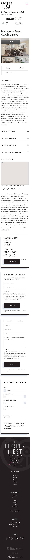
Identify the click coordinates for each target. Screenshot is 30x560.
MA (11, 228)
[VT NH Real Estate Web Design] (15, 557)
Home (2, 228)
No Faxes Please (15, 462)
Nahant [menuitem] (15, 504)
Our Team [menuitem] (15, 480)
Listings (7, 228)
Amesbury (20, 228)
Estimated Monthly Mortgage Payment (15, 423)
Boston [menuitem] (15, 509)
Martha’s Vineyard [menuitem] (15, 511)
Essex (15, 228)
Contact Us (12, 261)
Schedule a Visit (21, 320)
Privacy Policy (16, 299)
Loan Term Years (8, 406)
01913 (25, 228)
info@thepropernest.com (16, 460)
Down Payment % (8, 394)
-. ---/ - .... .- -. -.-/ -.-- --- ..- (16, 464)
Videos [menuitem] (15, 482)
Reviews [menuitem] (15, 484)
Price (5, 387)
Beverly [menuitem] (15, 502)
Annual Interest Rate (10, 400)
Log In (12, 526)
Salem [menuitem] (15, 500)
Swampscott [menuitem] (15, 498)
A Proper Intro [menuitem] (15, 475)
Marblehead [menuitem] (15, 495)
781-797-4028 (10, 252)
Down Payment (8, 415)
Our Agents (23, 259)
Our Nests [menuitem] (15, 477)
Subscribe (12, 306)
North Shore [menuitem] (15, 506)
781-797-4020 (16, 458)
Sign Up (17, 526)
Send (11, 364)
